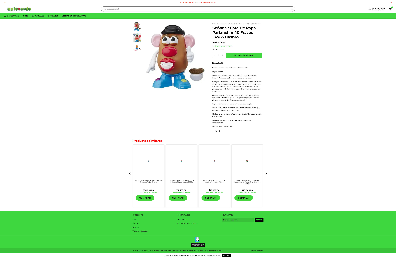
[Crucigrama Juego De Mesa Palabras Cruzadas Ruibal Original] (148, 161)
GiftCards (53, 16)
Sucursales (38, 16)
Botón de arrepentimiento (214, 250)
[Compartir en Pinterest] (219, 131)
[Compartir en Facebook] (212, 131)
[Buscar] (292, 9)
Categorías (13, 16)
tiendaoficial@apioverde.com (187, 223)
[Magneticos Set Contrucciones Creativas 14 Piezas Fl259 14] (214, 161)
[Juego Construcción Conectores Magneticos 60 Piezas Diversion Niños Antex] (247, 161)
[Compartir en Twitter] (216, 131)
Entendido (226, 255)
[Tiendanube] (257, 251)
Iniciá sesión (381, 8)
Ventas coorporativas (74, 16)
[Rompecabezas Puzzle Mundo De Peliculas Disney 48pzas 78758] (181, 161)
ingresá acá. (201, 250)
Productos (220, 24)
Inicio (25, 16)
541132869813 (182, 219)
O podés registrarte (378, 10)
